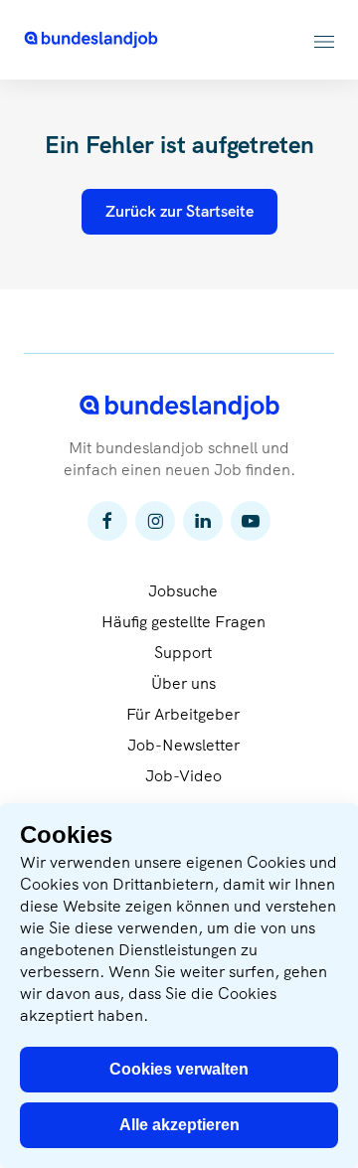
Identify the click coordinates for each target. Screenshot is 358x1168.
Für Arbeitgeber (183, 714)
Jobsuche (183, 591)
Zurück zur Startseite (179, 211)
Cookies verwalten (179, 1069)
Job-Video (183, 775)
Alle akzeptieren (179, 1124)
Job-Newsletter (183, 745)
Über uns (183, 683)
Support (183, 652)
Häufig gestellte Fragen (183, 621)
